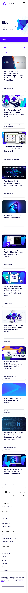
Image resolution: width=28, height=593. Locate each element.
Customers (6, 523)
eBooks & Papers (6, 550)
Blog (3, 567)
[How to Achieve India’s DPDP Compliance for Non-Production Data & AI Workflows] (14, 363)
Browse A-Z (5, 515)
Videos (4, 556)
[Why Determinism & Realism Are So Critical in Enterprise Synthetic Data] (14, 181)
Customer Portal (6, 535)
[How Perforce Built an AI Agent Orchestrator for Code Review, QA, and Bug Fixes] (14, 112)
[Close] (24, 574)
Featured (4, 518)
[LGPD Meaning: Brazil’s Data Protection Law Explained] (14, 399)
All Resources (5, 570)
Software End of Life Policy (9, 538)
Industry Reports (6, 553)
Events (4, 560)
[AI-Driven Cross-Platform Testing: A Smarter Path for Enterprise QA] (14, 147)
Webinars (4, 563)
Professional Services (7, 541)
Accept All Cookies (12, 585)
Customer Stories (6, 526)
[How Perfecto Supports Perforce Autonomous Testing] (14, 216)
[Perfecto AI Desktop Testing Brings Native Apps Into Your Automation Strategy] (14, 251)
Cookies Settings (13, 588)
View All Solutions (7, 506)
